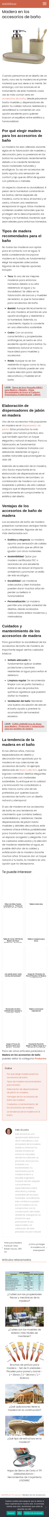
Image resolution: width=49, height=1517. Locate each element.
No (19, 1513)
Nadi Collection (28, 770)
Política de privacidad (34, 1513)
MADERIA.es (9, 4)
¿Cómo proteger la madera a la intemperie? (37, 1247)
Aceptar (11, 1513)
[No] (45, 1507)
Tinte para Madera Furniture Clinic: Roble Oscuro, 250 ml (13, 1247)
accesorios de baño (14, 98)
